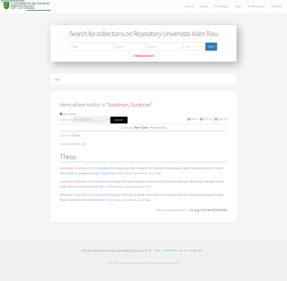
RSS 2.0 (222, 119)
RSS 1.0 (207, 119)
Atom (194, 119)
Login (57, 79)
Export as (66, 119)
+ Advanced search (143, 55)
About (204, 6)
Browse (223, 6)
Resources (258, 6)
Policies (277, 6)
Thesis (76, 135)
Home (189, 6)
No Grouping (158, 127)
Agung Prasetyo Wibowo (167, 263)
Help (238, 6)
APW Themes (138, 263)
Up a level (69, 114)
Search (211, 46)
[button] (119, 120)
